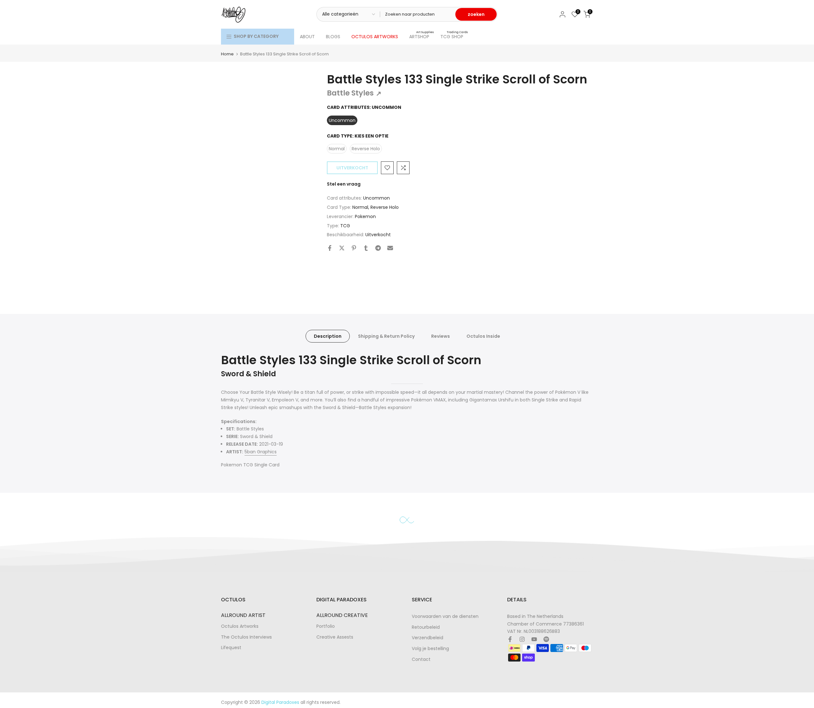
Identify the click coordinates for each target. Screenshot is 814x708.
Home (227, 54)
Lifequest (231, 648)
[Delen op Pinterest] (354, 248)
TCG (345, 225)
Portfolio (325, 626)
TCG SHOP (454, 36)
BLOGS (333, 36)
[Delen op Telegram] (378, 248)
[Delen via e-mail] (390, 248)
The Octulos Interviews (246, 637)
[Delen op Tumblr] (366, 248)
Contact (421, 659)
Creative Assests (334, 637)
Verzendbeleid (427, 638)
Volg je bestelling (430, 649)
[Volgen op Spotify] (546, 639)
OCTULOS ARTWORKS (374, 36)
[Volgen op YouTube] (534, 639)
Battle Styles (354, 93)
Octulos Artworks (240, 626)
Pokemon (365, 216)
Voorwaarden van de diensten (445, 616)
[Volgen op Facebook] (510, 639)
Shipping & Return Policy (386, 336)
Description (327, 336)
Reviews (440, 336)
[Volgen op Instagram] (522, 639)
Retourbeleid (426, 627)
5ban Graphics (261, 452)
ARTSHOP (421, 36)
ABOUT (307, 36)
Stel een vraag (344, 184)
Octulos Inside (483, 336)
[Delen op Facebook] (330, 248)
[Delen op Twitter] (342, 248)
